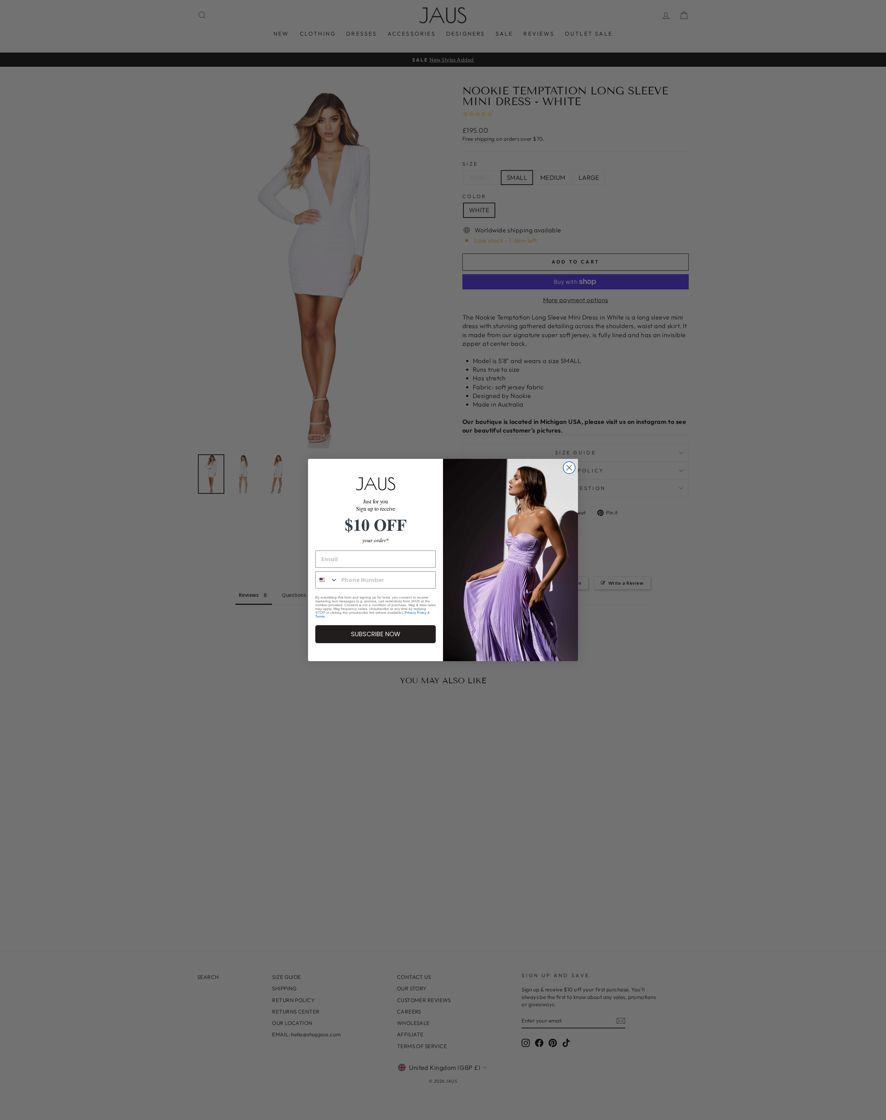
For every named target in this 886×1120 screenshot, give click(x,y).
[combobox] (327, 580)
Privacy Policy (415, 612)
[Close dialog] (569, 468)
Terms (320, 616)
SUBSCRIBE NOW (375, 634)
